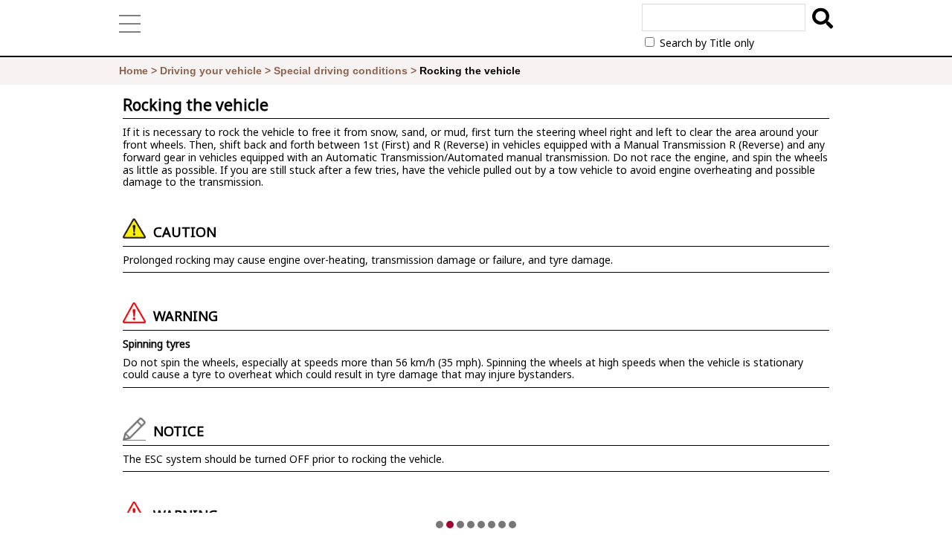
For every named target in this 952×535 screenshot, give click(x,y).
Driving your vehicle (211, 71)
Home (133, 71)
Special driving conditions (341, 71)
